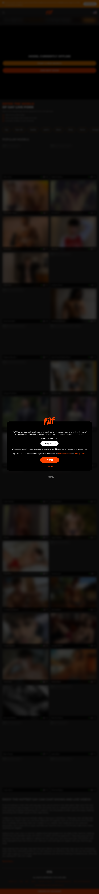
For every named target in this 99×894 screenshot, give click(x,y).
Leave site (49, 467)
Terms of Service (64, 454)
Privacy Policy (80, 454)
